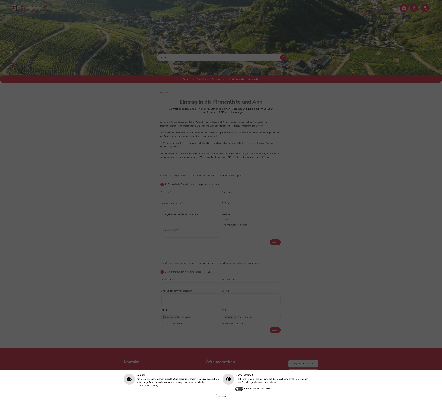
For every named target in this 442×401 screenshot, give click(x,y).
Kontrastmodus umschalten (257, 388)
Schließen (221, 396)
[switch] (239, 388)
